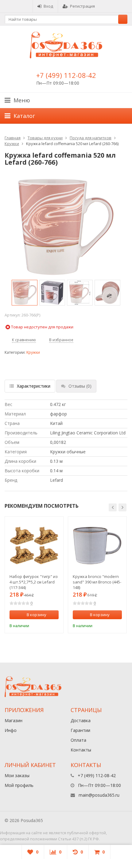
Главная (13, 138)
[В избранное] (55, 625)
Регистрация (82, 6)
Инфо (11, 730)
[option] (24, 292)
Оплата (78, 740)
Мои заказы (17, 775)
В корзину (36, 614)
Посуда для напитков (90, 138)
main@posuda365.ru (99, 795)
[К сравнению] (46, 625)
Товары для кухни (45, 138)
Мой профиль (19, 785)
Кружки (12, 143)
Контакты (81, 750)
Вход (48, 6)
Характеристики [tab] (33, 386)
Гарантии (80, 730)
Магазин (13, 720)
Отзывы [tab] (79, 386)
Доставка (81, 720)
